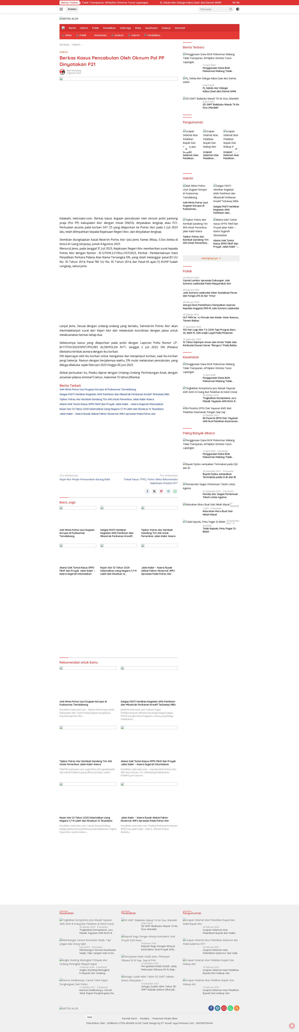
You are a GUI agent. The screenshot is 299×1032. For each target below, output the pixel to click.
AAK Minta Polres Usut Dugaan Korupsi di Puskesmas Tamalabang (98, 389)
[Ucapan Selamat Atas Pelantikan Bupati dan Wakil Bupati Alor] (211, 922)
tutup (89, 1017)
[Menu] (62, 9)
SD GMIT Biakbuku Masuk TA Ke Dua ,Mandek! (236, 2)
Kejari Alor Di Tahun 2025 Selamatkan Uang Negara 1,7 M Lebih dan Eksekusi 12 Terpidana (112, 409)
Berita (72, 28)
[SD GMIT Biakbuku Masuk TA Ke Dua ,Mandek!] (211, 99)
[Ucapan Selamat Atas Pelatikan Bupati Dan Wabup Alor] (191, 139)
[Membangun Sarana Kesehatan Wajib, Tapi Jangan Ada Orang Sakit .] (88, 942)
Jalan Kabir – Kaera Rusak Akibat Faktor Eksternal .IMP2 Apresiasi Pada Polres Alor (108, 413)
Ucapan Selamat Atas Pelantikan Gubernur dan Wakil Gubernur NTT (220, 951)
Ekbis (138, 28)
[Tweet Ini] (154, 491)
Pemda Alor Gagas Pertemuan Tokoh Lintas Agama (220, 496)
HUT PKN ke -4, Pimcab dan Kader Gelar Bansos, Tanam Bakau (211, 319)
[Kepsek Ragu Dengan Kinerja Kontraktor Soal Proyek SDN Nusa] (149, 938)
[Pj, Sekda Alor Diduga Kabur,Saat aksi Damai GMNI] (211, 80)
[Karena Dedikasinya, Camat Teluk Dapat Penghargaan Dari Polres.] (88, 982)
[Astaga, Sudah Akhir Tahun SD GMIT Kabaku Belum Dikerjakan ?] (149, 979)
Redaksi (72, 9)
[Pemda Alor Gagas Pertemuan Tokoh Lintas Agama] (211, 486)
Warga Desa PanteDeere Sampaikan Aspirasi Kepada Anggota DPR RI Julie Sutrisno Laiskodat (211, 306)
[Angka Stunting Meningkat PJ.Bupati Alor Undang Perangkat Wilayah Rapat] (88, 962)
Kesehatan (151, 28)
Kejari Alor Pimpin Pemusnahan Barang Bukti (85, 477)
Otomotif (180, 28)
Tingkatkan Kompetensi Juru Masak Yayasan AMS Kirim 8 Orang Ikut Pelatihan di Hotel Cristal (219, 400)
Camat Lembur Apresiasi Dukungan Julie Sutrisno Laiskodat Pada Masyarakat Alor (207, 282)
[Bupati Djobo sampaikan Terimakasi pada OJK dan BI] (211, 466)
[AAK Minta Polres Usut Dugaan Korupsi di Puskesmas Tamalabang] (78, 516)
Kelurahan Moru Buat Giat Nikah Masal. (218, 513)
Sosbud (166, 28)
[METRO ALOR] (69, 18)
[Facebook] (211, 1008)
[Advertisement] (119, 188)
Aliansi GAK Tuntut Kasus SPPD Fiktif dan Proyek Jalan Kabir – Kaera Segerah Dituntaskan (111, 404)
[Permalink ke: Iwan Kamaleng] (62, 71)
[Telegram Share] (168, 491)
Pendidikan (109, 28)
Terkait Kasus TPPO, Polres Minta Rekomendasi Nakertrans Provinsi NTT (151, 479)
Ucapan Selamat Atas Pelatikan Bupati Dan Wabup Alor (190, 155)
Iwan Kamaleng (74, 70)
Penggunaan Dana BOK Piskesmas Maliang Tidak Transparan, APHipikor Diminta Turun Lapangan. (220, 69)
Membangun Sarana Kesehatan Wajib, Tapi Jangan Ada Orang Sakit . (97, 951)
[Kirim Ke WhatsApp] (175, 491)
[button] (230, 9)
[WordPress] (217, 1008)
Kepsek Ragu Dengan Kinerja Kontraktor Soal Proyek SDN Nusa (158, 948)
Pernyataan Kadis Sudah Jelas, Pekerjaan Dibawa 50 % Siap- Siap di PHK (159, 968)
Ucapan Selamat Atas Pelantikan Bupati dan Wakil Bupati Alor (219, 931)
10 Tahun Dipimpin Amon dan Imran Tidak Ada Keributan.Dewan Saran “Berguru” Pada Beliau (210, 344)
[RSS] (236, 1008)
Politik (95, 28)
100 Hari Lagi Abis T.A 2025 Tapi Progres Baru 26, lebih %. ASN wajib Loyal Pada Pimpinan (209, 331)
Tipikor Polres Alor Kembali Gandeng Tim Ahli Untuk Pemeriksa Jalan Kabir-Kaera (107, 399)
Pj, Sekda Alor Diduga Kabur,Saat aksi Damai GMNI (167, 2)
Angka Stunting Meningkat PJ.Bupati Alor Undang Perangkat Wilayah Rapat (94, 972)
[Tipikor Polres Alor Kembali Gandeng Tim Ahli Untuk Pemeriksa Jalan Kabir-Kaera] (159, 516)
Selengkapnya (210, 258)
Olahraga (125, 28)
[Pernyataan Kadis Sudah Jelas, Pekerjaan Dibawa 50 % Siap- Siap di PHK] (149, 958)
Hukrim (84, 28)
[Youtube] (224, 1008)
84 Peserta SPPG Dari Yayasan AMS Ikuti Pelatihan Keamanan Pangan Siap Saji (220, 420)
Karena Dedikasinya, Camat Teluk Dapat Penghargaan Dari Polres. (97, 992)
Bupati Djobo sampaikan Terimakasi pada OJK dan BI (219, 475)
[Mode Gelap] (237, 9)
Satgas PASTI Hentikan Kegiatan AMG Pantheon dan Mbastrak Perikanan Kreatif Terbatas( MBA (114, 394)
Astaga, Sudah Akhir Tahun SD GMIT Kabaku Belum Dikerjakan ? (159, 988)
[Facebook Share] (147, 491)
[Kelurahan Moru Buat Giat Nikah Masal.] (206, 504)
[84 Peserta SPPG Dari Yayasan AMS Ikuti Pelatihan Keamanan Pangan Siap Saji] (211, 410)
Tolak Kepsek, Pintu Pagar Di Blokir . (219, 530)
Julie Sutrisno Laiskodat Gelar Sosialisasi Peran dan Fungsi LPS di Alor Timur (210, 294)
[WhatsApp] (230, 1008)
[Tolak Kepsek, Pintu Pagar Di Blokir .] (204, 522)
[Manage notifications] (292, 1026)
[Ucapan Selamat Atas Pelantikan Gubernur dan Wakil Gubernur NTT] (211, 942)
